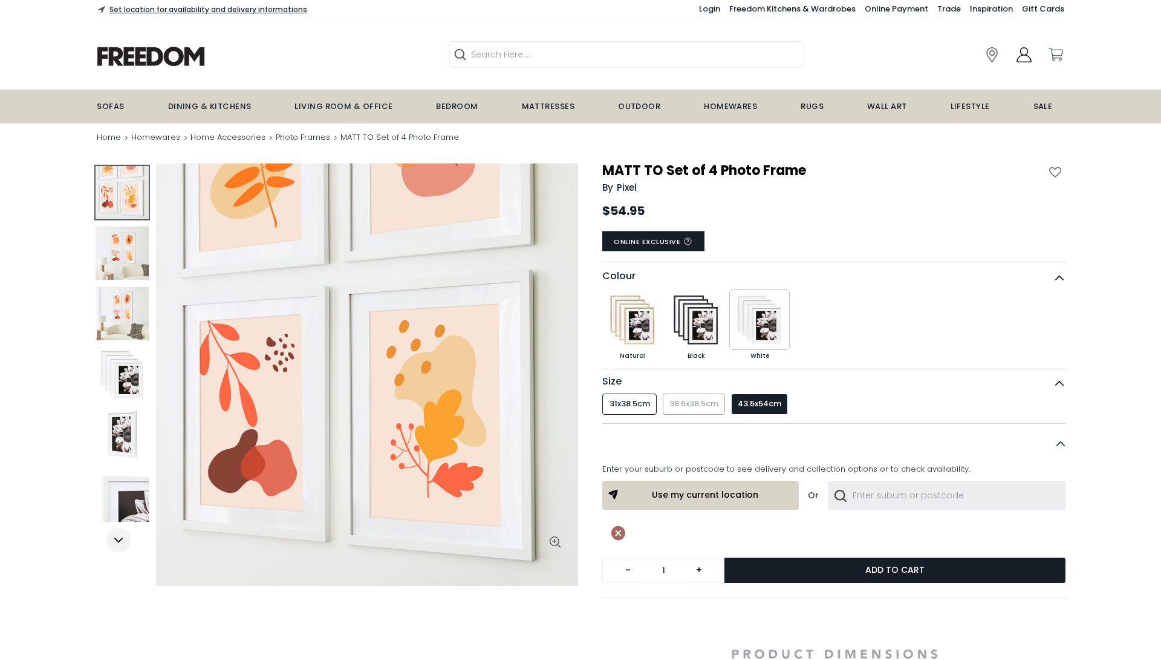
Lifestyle (970, 106)
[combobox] (946, 501)
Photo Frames (303, 137)
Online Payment (896, 9)
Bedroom (457, 106)
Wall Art (887, 106)
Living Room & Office (343, 106)
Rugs (812, 106)
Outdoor (639, 106)
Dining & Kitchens (210, 106)
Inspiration (991, 9)
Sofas (110, 106)
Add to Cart (895, 576)
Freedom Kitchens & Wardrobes (792, 9)
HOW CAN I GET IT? (647, 447)
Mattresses (548, 106)
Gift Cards (1043, 9)
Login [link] (709, 9)
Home (109, 137)
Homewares (730, 106)
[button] (833, 447)
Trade (949, 9)
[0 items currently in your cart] (1055, 54)
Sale (1043, 106)
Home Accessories (227, 137)
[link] (992, 55)
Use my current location (705, 501)
